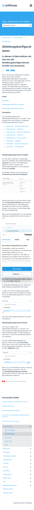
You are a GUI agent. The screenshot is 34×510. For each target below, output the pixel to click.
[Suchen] (30, 25)
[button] (30, 426)
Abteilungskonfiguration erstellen (13, 104)
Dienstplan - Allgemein (13, 141)
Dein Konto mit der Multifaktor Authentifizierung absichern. (15, 415)
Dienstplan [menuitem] (6, 452)
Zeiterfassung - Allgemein (14, 129)
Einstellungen (6, 41)
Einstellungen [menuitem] (9, 434)
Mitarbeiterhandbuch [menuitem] (10, 485)
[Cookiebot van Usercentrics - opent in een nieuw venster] (24, 235)
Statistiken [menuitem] (6, 470)
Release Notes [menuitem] (7, 493)
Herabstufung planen (8, 406)
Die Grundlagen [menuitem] (10, 430)
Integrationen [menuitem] (7, 474)
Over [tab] (27, 239)
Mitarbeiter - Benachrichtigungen (17, 126)
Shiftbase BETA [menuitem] (8, 489)
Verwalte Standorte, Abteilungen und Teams (14, 401)
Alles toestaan (17, 269)
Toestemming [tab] (6, 239)
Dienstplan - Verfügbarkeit (15, 146)
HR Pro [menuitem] (5, 467)
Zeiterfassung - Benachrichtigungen (18, 132)
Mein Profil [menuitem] (8, 441)
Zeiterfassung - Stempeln (14, 135)
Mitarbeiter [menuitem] (6, 448)
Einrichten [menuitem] (8, 437)
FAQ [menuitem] (6, 445)
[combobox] (15, 25)
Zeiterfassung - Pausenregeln (16, 138)
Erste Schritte (17, 37)
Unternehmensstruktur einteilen (11, 410)
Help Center (6, 37)
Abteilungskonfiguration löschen (13, 108)
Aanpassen (16, 274)
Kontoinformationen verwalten (10, 421)
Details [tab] (17, 239)
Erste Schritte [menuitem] (7, 426)
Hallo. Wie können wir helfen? (16, 21)
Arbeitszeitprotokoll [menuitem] (9, 456)
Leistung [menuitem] (5, 463)
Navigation (5, 100)
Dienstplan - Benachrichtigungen (17, 144)
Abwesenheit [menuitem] (7, 459)
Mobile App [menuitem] (7, 478)
